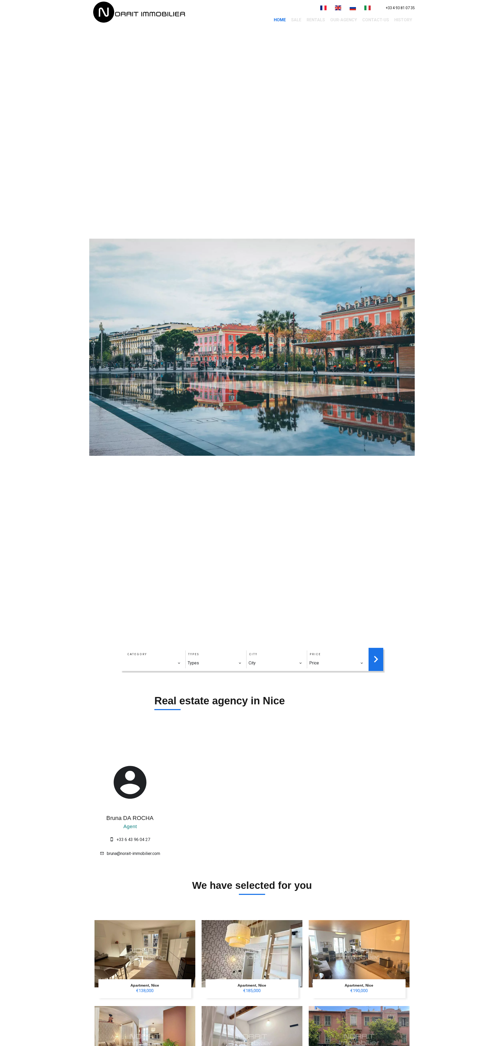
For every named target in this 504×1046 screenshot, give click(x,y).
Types (193, 654)
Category (137, 654)
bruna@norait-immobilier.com (133, 853)
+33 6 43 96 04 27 (133, 839)
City (253, 654)
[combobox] (154, 663)
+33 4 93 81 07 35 (400, 8)
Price (315, 654)
